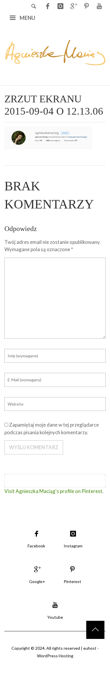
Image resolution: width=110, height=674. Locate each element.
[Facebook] (47, 6)
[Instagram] (60, 6)
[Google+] (73, 6)
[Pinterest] (86, 6)
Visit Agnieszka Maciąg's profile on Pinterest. (54, 491)
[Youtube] (99, 6)
